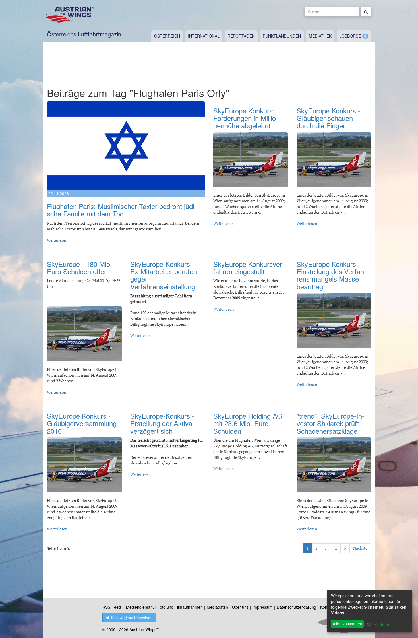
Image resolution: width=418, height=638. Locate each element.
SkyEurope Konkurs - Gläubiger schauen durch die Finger (328, 118)
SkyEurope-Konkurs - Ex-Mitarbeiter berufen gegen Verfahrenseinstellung (163, 275)
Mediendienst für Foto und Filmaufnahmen (164, 607)
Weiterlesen (57, 240)
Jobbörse (350, 36)
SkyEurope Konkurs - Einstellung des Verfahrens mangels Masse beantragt (331, 275)
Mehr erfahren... (381, 624)
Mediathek (320, 36)
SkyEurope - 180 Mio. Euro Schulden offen (79, 267)
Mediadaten (217, 607)
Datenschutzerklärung (296, 607)
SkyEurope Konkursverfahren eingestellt (248, 267)
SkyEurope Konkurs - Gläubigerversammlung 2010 (82, 423)
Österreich (167, 36)
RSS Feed (111, 607)
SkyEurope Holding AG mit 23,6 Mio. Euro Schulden (247, 423)
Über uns (240, 607)
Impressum (263, 607)
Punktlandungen (282, 36)
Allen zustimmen (347, 624)
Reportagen (241, 36)
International (204, 36)
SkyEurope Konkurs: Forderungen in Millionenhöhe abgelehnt (245, 118)
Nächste (360, 548)
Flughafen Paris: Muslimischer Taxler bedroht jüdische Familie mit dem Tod (121, 209)
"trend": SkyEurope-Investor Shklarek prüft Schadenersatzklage (330, 423)
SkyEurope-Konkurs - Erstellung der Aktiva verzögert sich (162, 423)
